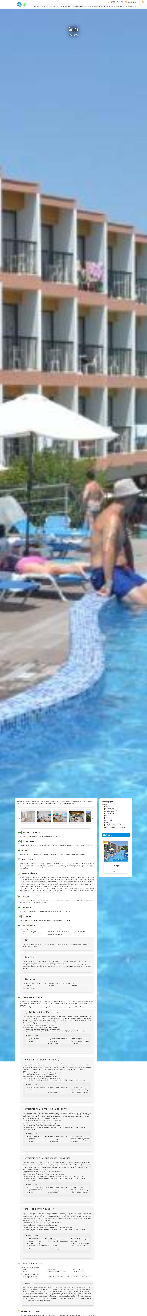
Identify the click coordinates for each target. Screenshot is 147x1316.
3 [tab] (45, 825)
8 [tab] (55, 825)
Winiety (52, 6)
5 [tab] (49, 825)
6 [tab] (51, 825)
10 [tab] (59, 825)
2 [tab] (44, 825)
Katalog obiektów (131, 6)
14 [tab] (66, 825)
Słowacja (59, 6)
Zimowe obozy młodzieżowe (115, 6)
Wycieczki (102, 6)
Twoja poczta (44, 6)
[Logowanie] (142, 2)
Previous (19, 818)
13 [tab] (64, 825)
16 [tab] (70, 825)
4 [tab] (47, 825)
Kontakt (36, 6)
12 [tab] (62, 825)
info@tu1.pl (131, 2)
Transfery (90, 6)
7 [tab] (53, 825)
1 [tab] (42, 825)
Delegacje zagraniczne (79, 6)
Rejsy (96, 6)
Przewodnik (66, 6)
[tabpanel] (28, 816)
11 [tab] (60, 825)
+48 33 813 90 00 (116, 2)
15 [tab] (68, 825)
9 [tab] (57, 825)
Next (92, 818)
